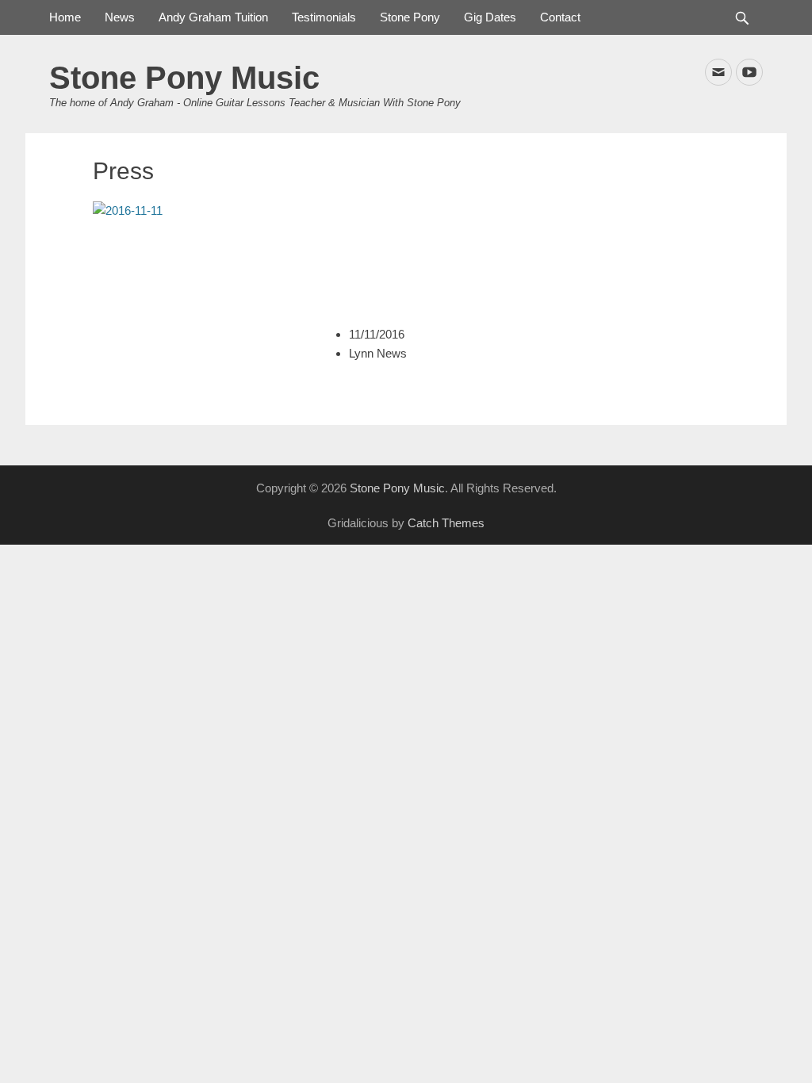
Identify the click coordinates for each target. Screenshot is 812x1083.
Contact (560, 17)
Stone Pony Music (184, 77)
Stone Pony (410, 17)
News (120, 17)
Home (65, 17)
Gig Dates (490, 17)
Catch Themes (446, 523)
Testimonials (324, 17)
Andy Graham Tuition (213, 17)
